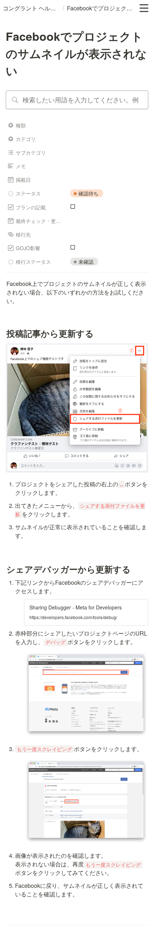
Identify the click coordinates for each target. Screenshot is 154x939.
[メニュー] (144, 8)
